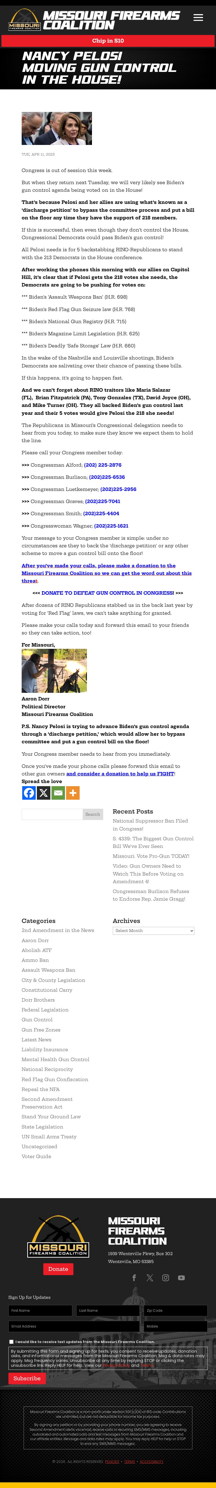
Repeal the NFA (41, 1089)
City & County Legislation (53, 980)
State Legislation (42, 1127)
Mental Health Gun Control (55, 1059)
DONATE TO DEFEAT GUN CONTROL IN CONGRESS (107, 593)
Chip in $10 (108, 41)
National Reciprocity (47, 1069)
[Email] (58, 793)
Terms (146, 1365)
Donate (58, 1269)
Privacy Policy (116, 1365)
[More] (73, 793)
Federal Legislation (45, 1010)
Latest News (36, 1039)
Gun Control (37, 1019)
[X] (43, 793)
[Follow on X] (150, 1278)
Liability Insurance (45, 1049)
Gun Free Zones (41, 1030)
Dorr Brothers (38, 1000)
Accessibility (151, 1461)
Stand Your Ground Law (51, 1116)
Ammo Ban (35, 960)
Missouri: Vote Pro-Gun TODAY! (151, 856)
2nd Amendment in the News (58, 930)
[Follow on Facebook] (134, 1278)
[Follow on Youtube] (181, 1278)
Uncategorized (39, 1146)
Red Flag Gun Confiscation (55, 1079)
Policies (112, 1461)
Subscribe (27, 1378)
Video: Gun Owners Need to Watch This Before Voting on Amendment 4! (148, 873)
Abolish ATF (37, 950)
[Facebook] (29, 793)
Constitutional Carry (47, 990)
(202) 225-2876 (103, 465)
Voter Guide (36, 1156)
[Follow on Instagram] (165, 1278)
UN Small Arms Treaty (49, 1136)
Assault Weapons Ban (48, 970)
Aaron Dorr (35, 940)
